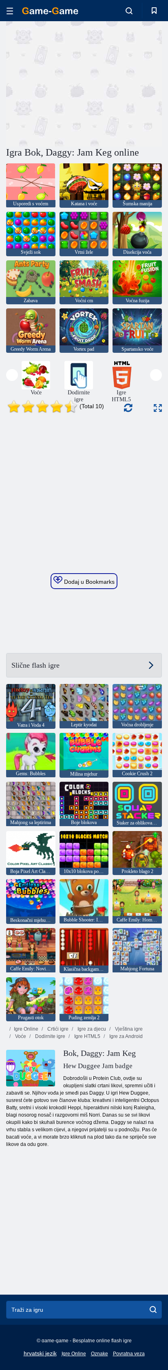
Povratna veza (129, 1354)
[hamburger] (9, 11)
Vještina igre (128, 1029)
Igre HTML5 (86, 1036)
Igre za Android (125, 1036)
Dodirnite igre (49, 1036)
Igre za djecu (91, 1029)
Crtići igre (57, 1029)
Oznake (99, 1354)
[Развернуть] (158, 408)
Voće (20, 1036)
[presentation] (12, 375)
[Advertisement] (75, 83)
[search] (153, 1310)
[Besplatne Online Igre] (50, 10)
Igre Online (26, 1029)
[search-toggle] (129, 10)
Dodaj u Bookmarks (88, 581)
